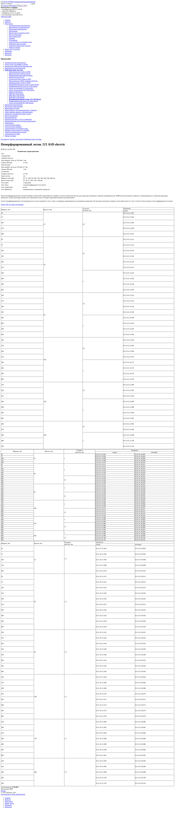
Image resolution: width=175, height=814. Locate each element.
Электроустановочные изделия (19, 46)
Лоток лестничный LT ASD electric (21, 88)
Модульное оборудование (14, 106)
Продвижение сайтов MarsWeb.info (13, 794)
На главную (5, 139)
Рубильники (13, 40)
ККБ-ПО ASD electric (16, 94)
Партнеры (8, 51)
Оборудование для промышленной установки (21, 110)
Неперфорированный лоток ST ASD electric (24, 84)
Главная (7, 20)
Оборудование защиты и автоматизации (19, 112)
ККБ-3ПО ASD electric (17, 97)
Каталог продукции (16, 139)
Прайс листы (9, 803)
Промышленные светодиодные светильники (20, 121)
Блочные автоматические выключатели (18, 66)
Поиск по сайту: (6, 3)
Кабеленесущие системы (17, 44)
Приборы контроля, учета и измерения (18, 119)
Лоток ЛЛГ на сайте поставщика (12, 204)
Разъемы (12, 38)
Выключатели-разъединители (19, 27)
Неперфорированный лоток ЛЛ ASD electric (25, 99)
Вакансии (8, 53)
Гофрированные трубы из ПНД (20, 83)
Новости (8, 22)
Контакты (8, 55)
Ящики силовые (14, 47)
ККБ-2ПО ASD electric (17, 95)
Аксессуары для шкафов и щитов (16, 64)
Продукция (9, 24)
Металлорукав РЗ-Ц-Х (16, 77)
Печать (3, 791)
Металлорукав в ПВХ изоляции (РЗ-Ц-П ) (23, 81)
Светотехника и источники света (20, 42)
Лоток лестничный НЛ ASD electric (21, 103)
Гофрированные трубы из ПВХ (20, 72)
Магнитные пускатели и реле (19, 33)
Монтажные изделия (12, 108)
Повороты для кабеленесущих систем (18, 114)
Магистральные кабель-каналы (19, 73)
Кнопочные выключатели (18, 29)
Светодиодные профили (13, 127)
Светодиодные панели (12, 125)
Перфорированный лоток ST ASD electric (23, 86)
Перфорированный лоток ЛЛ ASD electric (23, 101)
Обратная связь (6, 16)
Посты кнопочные (15, 35)
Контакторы (13, 31)
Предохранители (15, 36)
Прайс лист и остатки (12, 49)
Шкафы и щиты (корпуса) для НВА (17, 130)
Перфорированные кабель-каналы (21, 75)
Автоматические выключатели (19, 25)
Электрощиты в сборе (12, 134)
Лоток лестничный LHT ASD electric (21, 90)
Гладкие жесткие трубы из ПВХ (20, 79)
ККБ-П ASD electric (15, 92)
